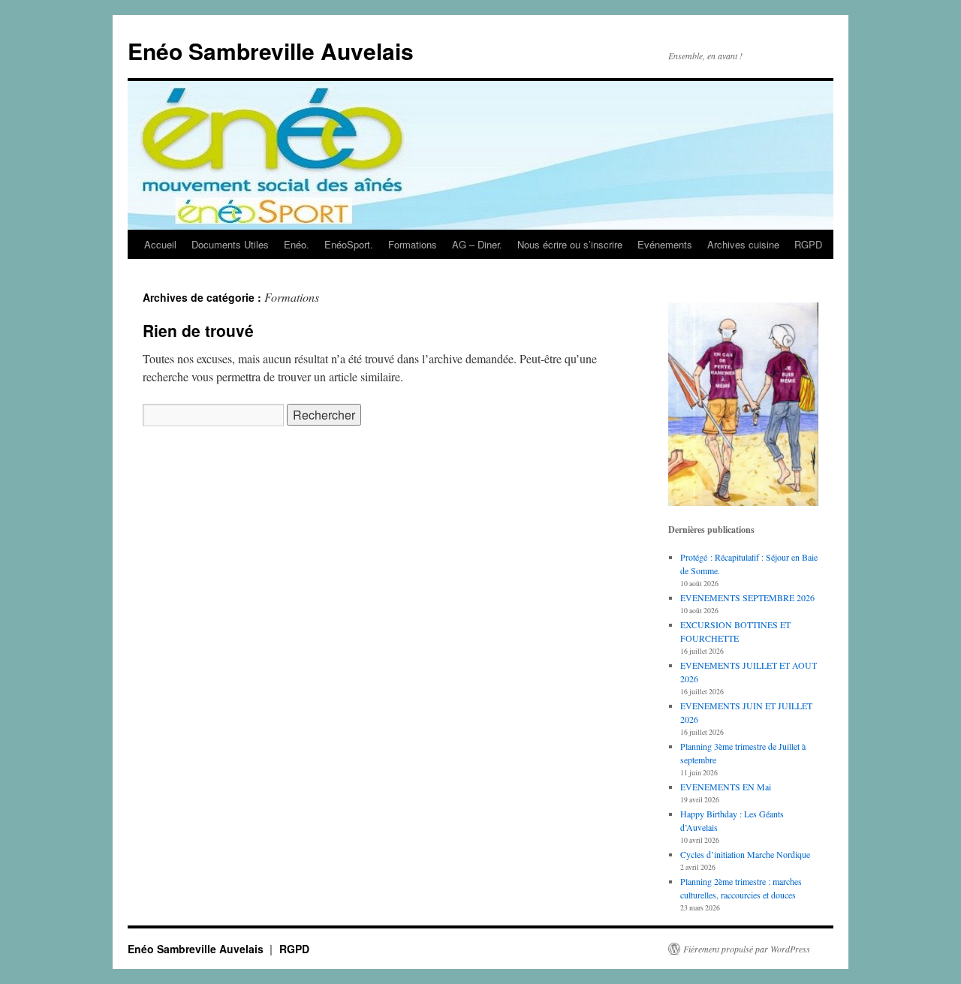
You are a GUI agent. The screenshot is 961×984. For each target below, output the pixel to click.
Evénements (664, 244)
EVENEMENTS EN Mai (725, 787)
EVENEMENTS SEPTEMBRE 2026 (747, 597)
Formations (412, 244)
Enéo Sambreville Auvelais (271, 51)
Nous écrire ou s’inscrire (569, 244)
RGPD (808, 244)
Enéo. (296, 244)
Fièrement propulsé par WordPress (746, 949)
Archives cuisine (743, 244)
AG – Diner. (477, 244)
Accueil (160, 244)
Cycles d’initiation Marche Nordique (745, 854)
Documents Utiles (230, 244)
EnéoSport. (348, 244)
